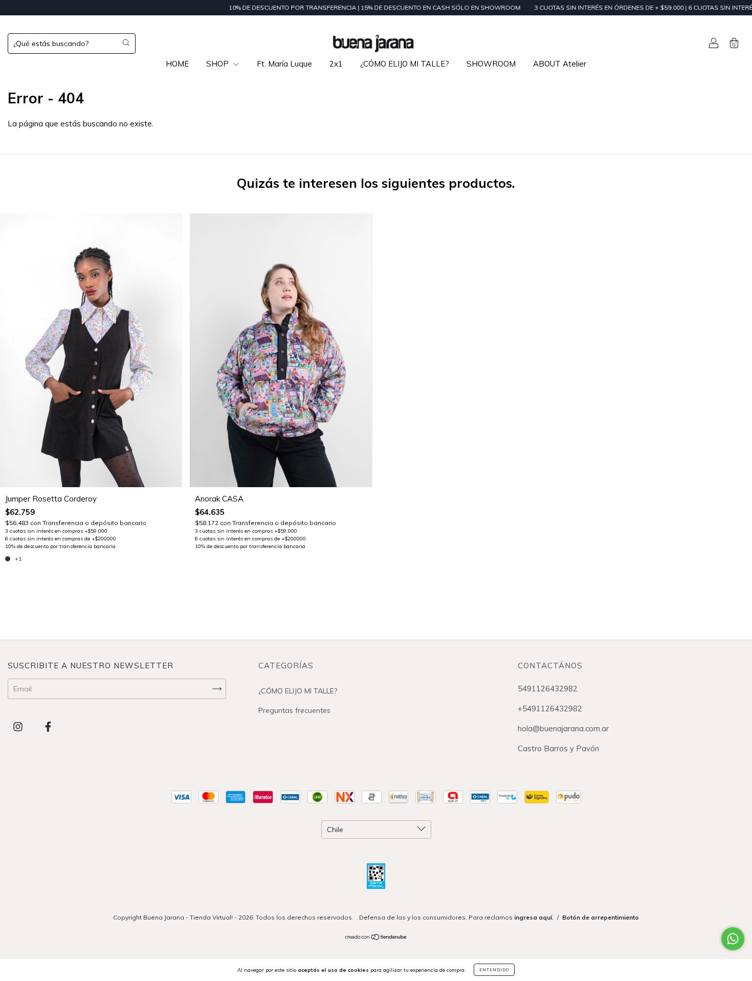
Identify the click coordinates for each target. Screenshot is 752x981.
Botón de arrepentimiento (600, 917)
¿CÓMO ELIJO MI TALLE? (404, 64)
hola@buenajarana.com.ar (563, 728)
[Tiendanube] (376, 938)
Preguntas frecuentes (294, 710)
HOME (177, 64)
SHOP (218, 64)
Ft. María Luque (284, 64)
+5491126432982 (550, 708)
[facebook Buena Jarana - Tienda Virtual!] (48, 726)
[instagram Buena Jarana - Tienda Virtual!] (19, 726)
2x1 (336, 64)
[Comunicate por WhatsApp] (732, 938)
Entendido (494, 969)
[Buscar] (126, 42)
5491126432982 (548, 688)
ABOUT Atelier (559, 64)
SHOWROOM (491, 64)
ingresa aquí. (534, 917)
